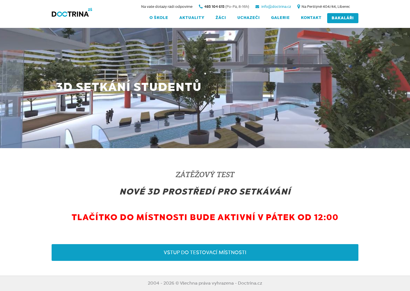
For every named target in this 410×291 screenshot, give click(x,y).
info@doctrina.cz (276, 7)
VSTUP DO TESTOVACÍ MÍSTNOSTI (205, 252)
